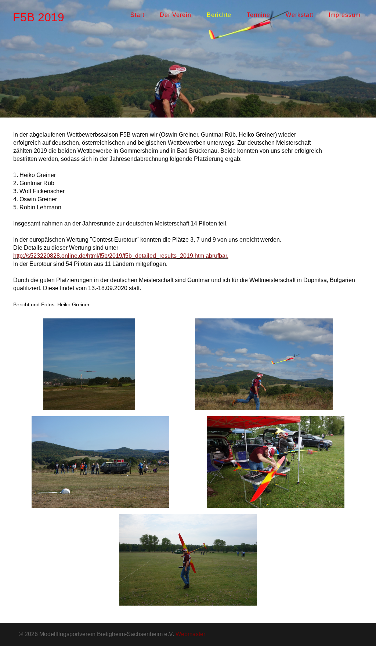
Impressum (345, 15)
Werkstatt (299, 15)
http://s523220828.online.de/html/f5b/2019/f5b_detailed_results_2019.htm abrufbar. (120, 256)
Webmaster (190, 634)
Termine (258, 15)
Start (137, 15)
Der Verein (175, 15)
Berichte (219, 15)
